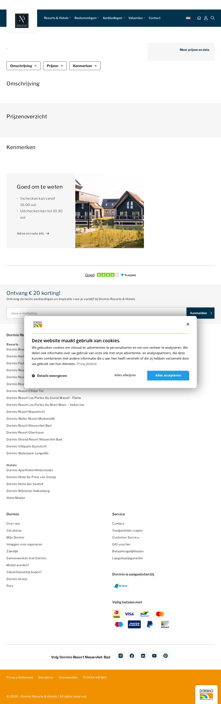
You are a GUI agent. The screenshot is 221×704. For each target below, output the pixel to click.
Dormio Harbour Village (23, 356)
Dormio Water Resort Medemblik (30, 418)
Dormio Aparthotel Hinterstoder (29, 470)
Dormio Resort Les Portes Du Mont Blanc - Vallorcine (45, 405)
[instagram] (120, 655)
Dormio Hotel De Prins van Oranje (31, 477)
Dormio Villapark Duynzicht (26, 446)
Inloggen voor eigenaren (24, 544)
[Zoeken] (213, 18)
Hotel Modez (15, 498)
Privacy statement (19, 677)
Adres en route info (30, 233)
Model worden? (17, 565)
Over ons (13, 523)
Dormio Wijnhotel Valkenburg (28, 491)
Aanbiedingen (112, 18)
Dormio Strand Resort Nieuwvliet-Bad (34, 439)
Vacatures (14, 530)
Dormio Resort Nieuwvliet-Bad (28, 425)
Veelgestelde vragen (127, 530)
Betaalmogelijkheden (128, 551)
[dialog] (110, 352)
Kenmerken (82, 66)
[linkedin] (143, 655)
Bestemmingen (85, 18)
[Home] (199, 18)
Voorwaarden (68, 677)
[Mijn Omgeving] (206, 18)
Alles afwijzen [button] (125, 375)
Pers (9, 586)
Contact (155, 18)
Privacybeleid (86, 364)
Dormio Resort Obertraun (25, 432)
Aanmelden (198, 313)
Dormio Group (16, 579)
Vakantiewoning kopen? (24, 572)
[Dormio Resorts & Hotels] (21, 20)
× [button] (187, 324)
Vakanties (135, 18)
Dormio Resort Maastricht (25, 411)
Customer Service (125, 537)
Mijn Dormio (15, 537)
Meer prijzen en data (194, 49)
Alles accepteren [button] (168, 375)
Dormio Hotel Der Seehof (24, 484)
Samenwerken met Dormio (26, 558)
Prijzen (52, 66)
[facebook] (132, 655)
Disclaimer (46, 677)
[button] (49, 375)
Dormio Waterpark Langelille (27, 453)
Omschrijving (21, 66)
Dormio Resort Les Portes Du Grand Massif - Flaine (43, 398)
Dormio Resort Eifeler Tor (25, 391)
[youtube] (154, 655)
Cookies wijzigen (95, 677)
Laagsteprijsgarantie (127, 558)
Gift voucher (121, 544)
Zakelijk (12, 551)
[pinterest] (165, 655)
